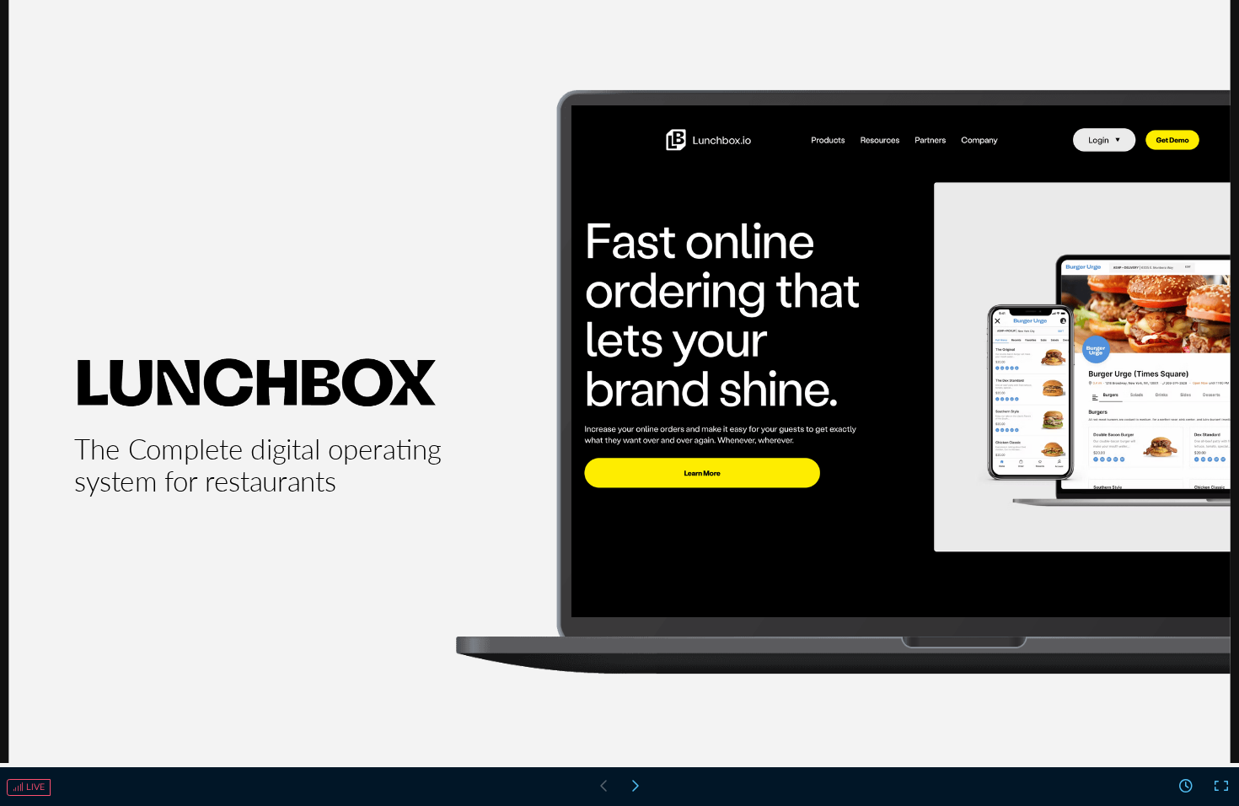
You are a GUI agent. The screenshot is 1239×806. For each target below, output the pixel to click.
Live (34, 787)
